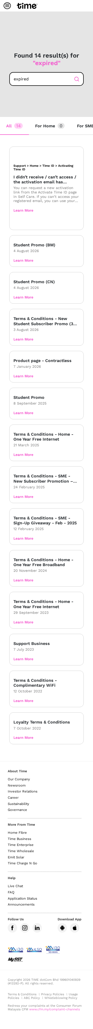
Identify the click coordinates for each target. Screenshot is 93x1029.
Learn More (23, 210)
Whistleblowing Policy (60, 998)
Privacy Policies (52, 994)
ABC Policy (32, 998)
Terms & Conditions (22, 994)
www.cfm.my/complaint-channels (54, 1009)
